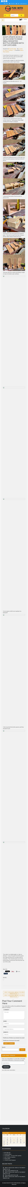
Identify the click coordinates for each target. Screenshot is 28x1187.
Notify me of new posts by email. (11, 1040)
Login (6, 3)
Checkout (24, 3)
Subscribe (6, 1066)
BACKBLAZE (7, 1152)
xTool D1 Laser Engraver (10, 1160)
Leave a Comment (8, 50)
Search (3, 1047)
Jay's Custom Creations (9, 1157)
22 (24, 1141)
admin (21, 48)
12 (14, 1139)
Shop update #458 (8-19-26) (11, 1170)
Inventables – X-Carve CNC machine (12, 1155)
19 (14, 1141)
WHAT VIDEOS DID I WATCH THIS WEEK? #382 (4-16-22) (14, 993)
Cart (18, 3)
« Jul (3, 1145)
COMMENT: (6, 1009)
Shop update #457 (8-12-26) (11, 1175)
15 (24, 1139)
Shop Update (6, 51)
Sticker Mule (7, 1158)
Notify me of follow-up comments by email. (14, 1037)
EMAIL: (5, 1026)
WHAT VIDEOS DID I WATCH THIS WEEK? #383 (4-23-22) (14, 996)
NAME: (5, 1021)
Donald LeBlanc (7, 1154)
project (21, 50)
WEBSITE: (5, 1032)
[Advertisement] (8, 1097)
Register (13, 3)
